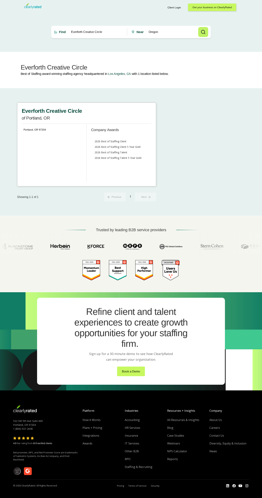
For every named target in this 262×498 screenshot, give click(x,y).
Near (140, 32)
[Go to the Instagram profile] (247, 486)
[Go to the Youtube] (234, 486)
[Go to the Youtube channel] (240, 486)
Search (203, 32)
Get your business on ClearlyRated (212, 7)
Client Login (174, 7)
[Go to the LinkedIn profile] (227, 486)
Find (62, 32)
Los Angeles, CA (119, 74)
